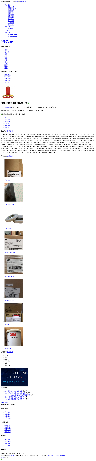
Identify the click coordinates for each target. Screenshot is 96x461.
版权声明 (7, 443)
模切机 (6, 52)
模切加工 (11, 15)
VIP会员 (7, 426)
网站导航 (7, 5)
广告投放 (7, 428)
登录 (16, 1)
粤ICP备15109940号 (54, 455)
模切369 (11, 455)
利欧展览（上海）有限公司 (13, 391)
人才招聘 (11, 23)
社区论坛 (11, 25)
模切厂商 (11, 19)
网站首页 (11, 7)
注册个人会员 (12, 36)
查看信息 (10, 131)
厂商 (6, 64)
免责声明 (7, 445)
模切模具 (11, 11)
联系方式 (7, 125)
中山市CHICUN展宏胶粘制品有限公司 (17, 395)
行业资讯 (11, 21)
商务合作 (7, 432)
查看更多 (10, 156)
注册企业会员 (12, 34)
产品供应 (7, 121)
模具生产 (7, 79)
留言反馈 (7, 127)
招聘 (6, 66)
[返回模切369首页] (7, 41)
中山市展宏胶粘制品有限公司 (14, 399)
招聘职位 (7, 123)
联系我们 (11, 28)
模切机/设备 (12, 9)
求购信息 (11, 17)
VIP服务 (7, 30)
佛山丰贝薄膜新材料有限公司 (14, 397)
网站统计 (64, 455)
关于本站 (7, 412)
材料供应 (7, 80)
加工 (6, 58)
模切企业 (7, 75)
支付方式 (7, 418)
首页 (6, 50)
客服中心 (7, 27)
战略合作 (7, 430)
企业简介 (7, 119)
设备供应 (7, 77)
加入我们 (7, 416)
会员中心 (7, 32)
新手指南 (7, 439)
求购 (6, 60)
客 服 (2, 457)
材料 (6, 56)
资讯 (6, 62)
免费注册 (23, 1)
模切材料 (11, 13)
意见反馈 (7, 441)
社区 (6, 68)
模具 (6, 54)
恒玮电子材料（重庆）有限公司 (15, 393)
